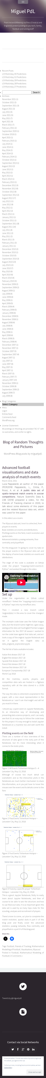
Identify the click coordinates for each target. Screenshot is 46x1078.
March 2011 (7, 239)
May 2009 (6, 300)
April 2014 (6, 153)
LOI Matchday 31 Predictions (14, 77)
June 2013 (6, 169)
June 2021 (6, 115)
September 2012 (9, 195)
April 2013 (6, 175)
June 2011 (6, 233)
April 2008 (6, 335)
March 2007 (7, 373)
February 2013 (8, 182)
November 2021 (9, 99)
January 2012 (7, 217)
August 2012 (7, 198)
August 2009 (7, 290)
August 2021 (7, 108)
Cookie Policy (8, 1067)
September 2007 (9, 354)
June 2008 (6, 329)
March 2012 (7, 214)
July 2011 (6, 230)
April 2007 (6, 370)
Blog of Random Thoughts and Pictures (23, 444)
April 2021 (6, 121)
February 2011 (8, 242)
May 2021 (6, 118)
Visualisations (26, 949)
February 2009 (8, 309)
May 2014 (6, 150)
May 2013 (6, 172)
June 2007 (6, 364)
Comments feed (9, 417)
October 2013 (8, 159)
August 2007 (7, 357)
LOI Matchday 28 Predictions (14, 83)
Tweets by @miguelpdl (12, 998)
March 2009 (7, 306)
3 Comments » (16, 955)
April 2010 (6, 274)
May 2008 (6, 332)
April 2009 (6, 303)
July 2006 (6, 396)
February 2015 (8, 140)
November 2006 (9, 383)
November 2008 (9, 319)
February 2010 (8, 281)
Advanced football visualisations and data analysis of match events (21, 472)
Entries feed (7, 414)
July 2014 (6, 144)
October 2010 (8, 255)
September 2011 (9, 223)
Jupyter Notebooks (35, 708)
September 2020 (9, 131)
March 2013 (7, 179)
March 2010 (7, 277)
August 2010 (7, 262)
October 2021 (8, 102)
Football (10, 946)
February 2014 (8, 156)
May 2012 (6, 207)
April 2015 (6, 137)
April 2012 (6, 211)
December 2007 (9, 344)
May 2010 (6, 271)
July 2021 (6, 112)
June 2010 (6, 268)
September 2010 (9, 258)
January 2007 (7, 380)
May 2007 (6, 367)
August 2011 (7, 226)
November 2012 (9, 188)
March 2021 (7, 124)
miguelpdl (36, 453)
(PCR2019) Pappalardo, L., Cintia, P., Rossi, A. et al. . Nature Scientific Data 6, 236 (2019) (23, 493)
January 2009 (7, 313)
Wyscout (36, 949)
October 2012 (8, 191)
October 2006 (8, 386)
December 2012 (9, 185)
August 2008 (7, 322)
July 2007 (6, 360)
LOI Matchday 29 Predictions (14, 80)
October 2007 (8, 351)
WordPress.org (8, 420)
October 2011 (8, 220)
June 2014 (6, 147)
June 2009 (6, 297)
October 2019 (8, 134)
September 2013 (9, 163)
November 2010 (9, 252)
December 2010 (9, 249)
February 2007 (8, 376)
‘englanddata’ (8, 613)
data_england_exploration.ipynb (16, 644)
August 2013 (7, 166)
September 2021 (9, 105)
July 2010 (6, 265)
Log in (4, 410)
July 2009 (6, 293)
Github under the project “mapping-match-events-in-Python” (23, 565)
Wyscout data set (13, 523)
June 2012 (6, 204)
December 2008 (9, 316)
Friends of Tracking (23, 946)
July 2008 (6, 325)
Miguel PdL (23, 11)
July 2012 (6, 201)
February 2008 (8, 341)
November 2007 (9, 348)
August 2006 (7, 392)
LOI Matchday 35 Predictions (14, 74)
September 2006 (9, 389)
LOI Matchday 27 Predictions (14, 86)
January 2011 (7, 246)
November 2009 (9, 284)
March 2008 (7, 338)
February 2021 (8, 128)
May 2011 (6, 236)
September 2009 (9, 287)
